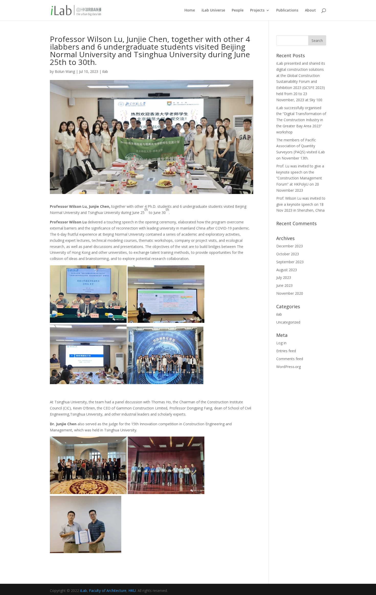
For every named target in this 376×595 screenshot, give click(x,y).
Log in (281, 342)
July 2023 (283, 277)
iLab (83, 590)
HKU (132, 590)
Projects (257, 10)
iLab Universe (213, 10)
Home (189, 10)
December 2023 (289, 246)
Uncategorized (288, 322)
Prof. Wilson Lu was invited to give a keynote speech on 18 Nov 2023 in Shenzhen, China (300, 204)
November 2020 (289, 293)
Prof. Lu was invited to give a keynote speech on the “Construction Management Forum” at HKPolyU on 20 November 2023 (300, 178)
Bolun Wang (65, 71)
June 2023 (284, 285)
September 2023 (290, 261)
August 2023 (286, 269)
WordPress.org (288, 366)
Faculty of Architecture (107, 590)
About (310, 10)
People (238, 10)
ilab (105, 71)
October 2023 (287, 253)
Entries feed (286, 350)
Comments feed (289, 358)
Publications (287, 10)
